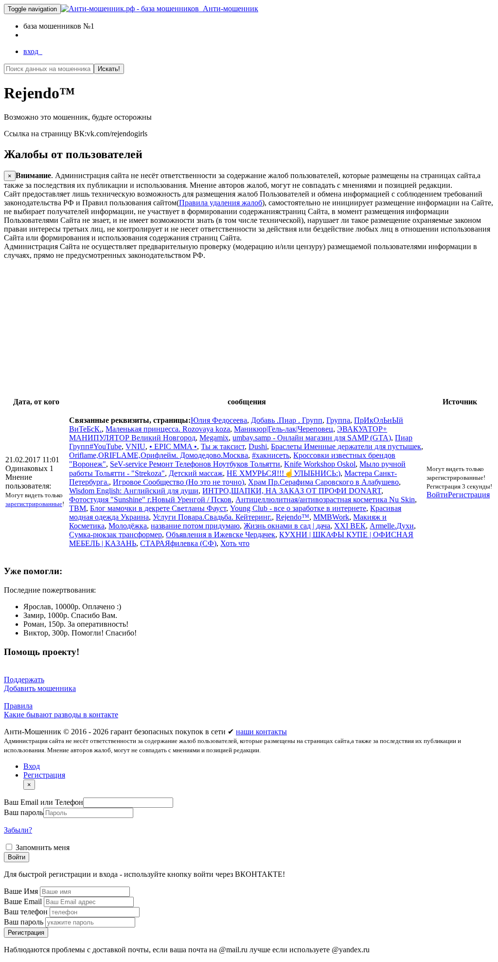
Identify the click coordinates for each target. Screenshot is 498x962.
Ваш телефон (27, 912)
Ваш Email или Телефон (43, 802)
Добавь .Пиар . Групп (286, 420)
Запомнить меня (42, 847)
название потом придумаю (195, 526)
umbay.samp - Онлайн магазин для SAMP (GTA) (311, 438)
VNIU (135, 446)
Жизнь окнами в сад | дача (287, 526)
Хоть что (234, 543)
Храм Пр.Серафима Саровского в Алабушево (323, 482)
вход (32, 51)
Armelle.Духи (392, 526)
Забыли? (18, 830)
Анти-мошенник (228, 8)
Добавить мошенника (40, 688)
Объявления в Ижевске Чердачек (220, 534)
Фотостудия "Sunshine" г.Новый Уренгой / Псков (150, 499)
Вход (31, 766)
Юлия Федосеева (219, 420)
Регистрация (469, 494)
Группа (338, 420)
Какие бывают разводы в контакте (61, 714)
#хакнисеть (270, 455)
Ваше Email (24, 901)
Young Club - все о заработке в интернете (298, 508)
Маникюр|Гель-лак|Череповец (283, 429)
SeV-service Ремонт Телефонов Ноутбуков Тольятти (195, 464)
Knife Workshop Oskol (320, 464)
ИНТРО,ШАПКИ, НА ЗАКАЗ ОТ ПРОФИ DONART (291, 491)
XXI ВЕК (350, 526)
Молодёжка (127, 526)
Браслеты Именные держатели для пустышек (346, 446)
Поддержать (24, 679)
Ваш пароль (23, 812)
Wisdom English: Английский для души (133, 491)
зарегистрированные (33, 504)
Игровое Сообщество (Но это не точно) (178, 482)
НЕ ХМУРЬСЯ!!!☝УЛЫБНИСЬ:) (283, 473)
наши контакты (261, 731)
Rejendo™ (292, 517)
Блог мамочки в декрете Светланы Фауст (158, 508)
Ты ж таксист (223, 446)
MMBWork (331, 517)
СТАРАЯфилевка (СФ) (178, 543)
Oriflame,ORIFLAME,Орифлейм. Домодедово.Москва (158, 455)
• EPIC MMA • (173, 446)
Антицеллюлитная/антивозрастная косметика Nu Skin (325, 499)
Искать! (109, 69)
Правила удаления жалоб (220, 203)
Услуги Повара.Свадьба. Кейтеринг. (212, 517)
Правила (18, 706)
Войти (437, 494)
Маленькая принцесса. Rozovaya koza (168, 429)
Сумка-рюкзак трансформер (115, 534)
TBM (77, 508)
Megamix (214, 438)
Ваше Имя (22, 891)
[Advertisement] (249, 328)
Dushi (258, 446)
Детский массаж (196, 473)
